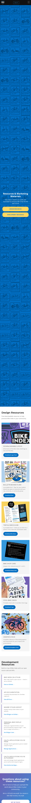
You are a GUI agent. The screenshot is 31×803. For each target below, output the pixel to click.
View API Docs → (8, 699)
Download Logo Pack (11, 455)
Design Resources (15, 209)
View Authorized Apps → (11, 765)
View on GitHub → (9, 684)
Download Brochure (10, 534)
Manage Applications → (11, 749)
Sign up (16, 2)
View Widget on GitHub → (11, 714)
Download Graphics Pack (12, 647)
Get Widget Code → (9, 732)
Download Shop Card (10, 570)
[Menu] (28, 2)
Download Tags (9, 607)
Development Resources (15, 215)
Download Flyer (9, 495)
